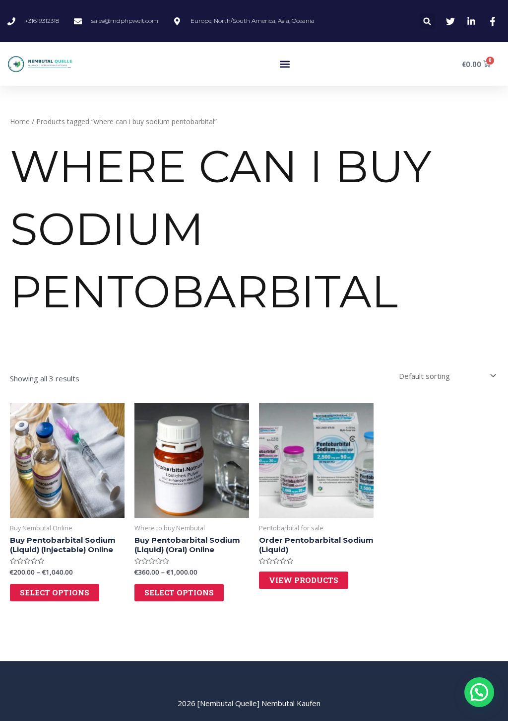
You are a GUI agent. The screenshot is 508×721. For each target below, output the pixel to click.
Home (20, 121)
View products (303, 580)
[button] (427, 21)
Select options (54, 592)
